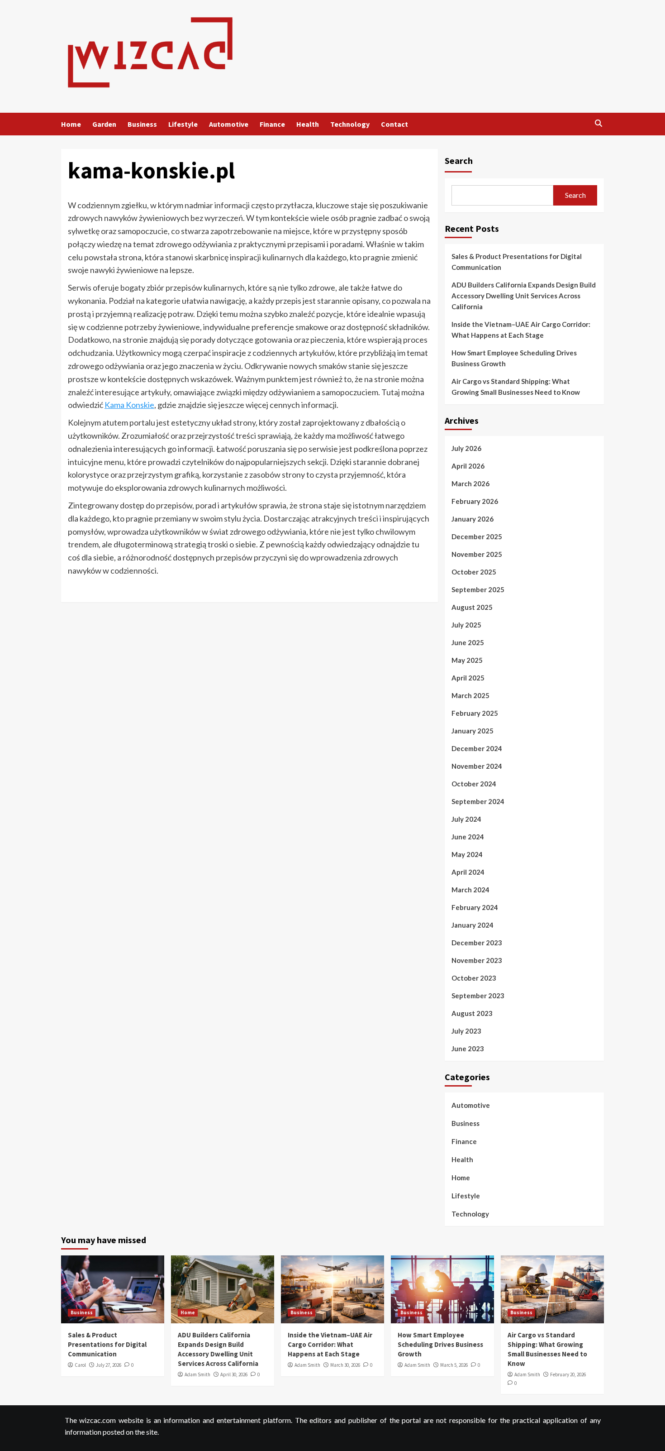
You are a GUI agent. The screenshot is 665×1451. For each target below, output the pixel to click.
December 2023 (476, 943)
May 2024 (467, 854)
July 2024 (466, 819)
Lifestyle (183, 124)
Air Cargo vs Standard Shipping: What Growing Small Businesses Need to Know (515, 386)
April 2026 (467, 466)
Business (142, 124)
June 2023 (467, 1048)
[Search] (598, 124)
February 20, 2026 (568, 1374)
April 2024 (467, 872)
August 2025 (472, 607)
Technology (350, 124)
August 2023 (472, 1013)
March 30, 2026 (345, 1365)
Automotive (228, 124)
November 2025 (476, 554)
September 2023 (477, 995)
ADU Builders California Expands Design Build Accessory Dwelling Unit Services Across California (523, 296)
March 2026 (470, 483)
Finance (272, 124)
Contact (394, 124)
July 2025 (466, 625)
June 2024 (467, 837)
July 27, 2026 (108, 1365)
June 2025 (467, 642)
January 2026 (472, 519)
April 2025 (467, 678)
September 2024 (477, 801)
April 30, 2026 (233, 1374)
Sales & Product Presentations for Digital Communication (516, 261)
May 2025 (467, 660)
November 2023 (476, 960)
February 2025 (474, 713)
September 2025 (477, 589)
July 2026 (466, 448)
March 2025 (470, 695)
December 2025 (476, 536)
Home (71, 124)
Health (307, 124)
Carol (80, 1365)
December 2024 (476, 748)
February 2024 (474, 907)
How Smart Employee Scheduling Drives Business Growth (514, 358)
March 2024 (470, 890)
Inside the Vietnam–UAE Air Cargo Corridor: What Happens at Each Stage (520, 329)
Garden (104, 124)
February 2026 (474, 501)
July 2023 (466, 1031)
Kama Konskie (129, 405)
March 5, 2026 (454, 1365)
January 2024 (472, 925)
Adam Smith (197, 1374)
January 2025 (472, 731)
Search (459, 160)
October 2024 (473, 784)
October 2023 (473, 978)
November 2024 (476, 766)
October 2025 (473, 572)
